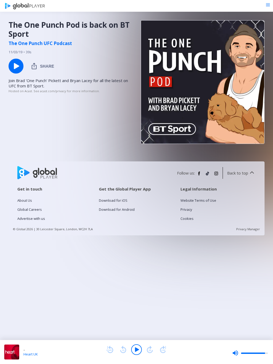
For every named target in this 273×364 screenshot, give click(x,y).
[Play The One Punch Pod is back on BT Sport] (16, 66)
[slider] (250, 353)
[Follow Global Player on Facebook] (199, 175)
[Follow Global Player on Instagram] (216, 175)
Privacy (186, 209)
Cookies (187, 218)
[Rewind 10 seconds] (123, 349)
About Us (24, 200)
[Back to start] (110, 349)
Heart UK (30, 354)
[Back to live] (163, 349)
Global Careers (29, 209)
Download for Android (117, 209)
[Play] (136, 349)
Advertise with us (31, 218)
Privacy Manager (248, 229)
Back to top (237, 173)
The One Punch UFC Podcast (40, 43)
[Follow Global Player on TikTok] (207, 175)
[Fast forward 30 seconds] (149, 349)
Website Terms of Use (198, 200)
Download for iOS (113, 200)
